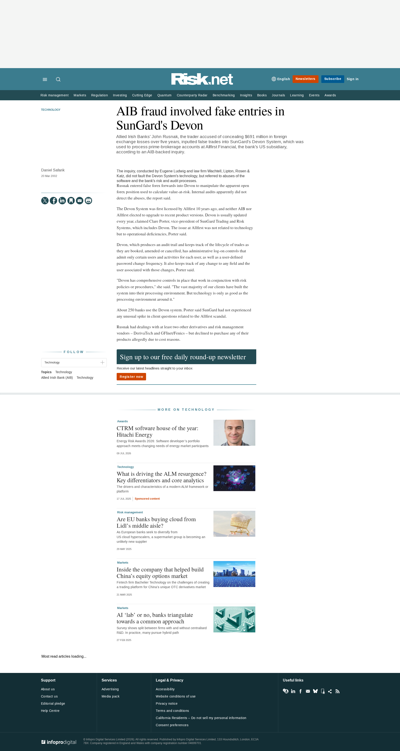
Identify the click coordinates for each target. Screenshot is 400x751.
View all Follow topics (285, 691)
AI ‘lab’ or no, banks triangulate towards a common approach (155, 617)
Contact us (49, 696)
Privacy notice (167, 703)
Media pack (110, 696)
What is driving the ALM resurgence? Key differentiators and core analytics (161, 476)
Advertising (110, 689)
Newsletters (306, 78)
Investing (120, 95)
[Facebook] (53, 200)
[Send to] (79, 200)
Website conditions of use (176, 696)
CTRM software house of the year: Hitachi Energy (157, 431)
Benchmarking (224, 95)
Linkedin (293, 691)
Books (262, 95)
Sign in (353, 79)
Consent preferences (172, 725)
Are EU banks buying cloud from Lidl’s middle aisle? (156, 522)
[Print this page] (88, 200)
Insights (246, 95)
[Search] (58, 79)
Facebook (300, 691)
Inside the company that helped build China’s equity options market (160, 572)
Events (314, 95)
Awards (330, 95)
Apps (322, 691)
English (283, 79)
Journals (278, 95)
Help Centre (50, 711)
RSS (337, 691)
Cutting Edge (142, 95)
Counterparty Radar (192, 95)
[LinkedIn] (62, 200)
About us (48, 689)
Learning (297, 95)
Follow (74, 352)
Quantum (164, 95)
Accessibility (165, 689)
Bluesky (315, 691)
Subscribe (332, 78)
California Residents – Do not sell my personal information (201, 718)
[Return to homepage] (202, 84)
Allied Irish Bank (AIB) (57, 378)
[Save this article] (71, 200)
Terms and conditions (172, 711)
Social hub (330, 691)
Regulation (99, 95)
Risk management (55, 95)
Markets (80, 95)
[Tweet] (45, 200)
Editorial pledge (53, 703)
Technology (50, 110)
